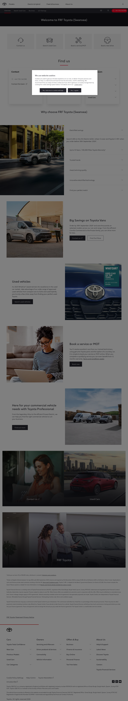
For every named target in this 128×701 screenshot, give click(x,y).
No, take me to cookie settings (53, 90)
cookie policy (78, 84)
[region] (64, 82)
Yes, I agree (74, 90)
